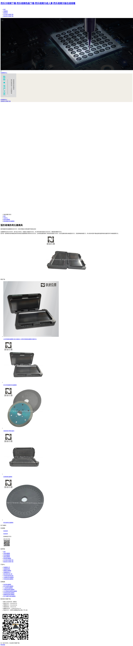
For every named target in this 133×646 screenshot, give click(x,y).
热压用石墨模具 (7, 584)
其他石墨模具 (6, 219)
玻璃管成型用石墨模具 (8, 594)
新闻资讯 (5, 12)
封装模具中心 (4, 72)
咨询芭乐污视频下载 (6, 101)
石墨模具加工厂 (7, 572)
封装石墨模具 (6, 553)
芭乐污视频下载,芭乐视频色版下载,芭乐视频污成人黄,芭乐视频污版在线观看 (38, 3)
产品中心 (5, 217)
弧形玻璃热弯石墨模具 (8, 221)
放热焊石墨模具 (7, 558)
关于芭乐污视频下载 (8, 14)
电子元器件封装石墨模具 (9, 596)
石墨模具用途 (6, 569)
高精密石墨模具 (7, 570)
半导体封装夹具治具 (8, 575)
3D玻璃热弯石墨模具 (8, 577)
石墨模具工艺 (6, 567)
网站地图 (3, 644)
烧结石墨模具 (6, 556)
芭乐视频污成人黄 (7, 574)
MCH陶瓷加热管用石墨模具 (10, 591)
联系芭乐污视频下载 (8, 16)
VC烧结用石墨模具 (8, 587)
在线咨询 (5, 531)
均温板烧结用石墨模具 (8, 589)
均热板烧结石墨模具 (8, 579)
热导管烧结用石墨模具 (8, 592)
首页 (4, 9)
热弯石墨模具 (6, 555)
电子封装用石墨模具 (8, 586)
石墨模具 (5, 11)
